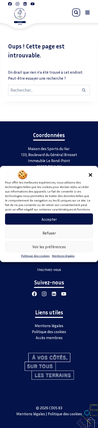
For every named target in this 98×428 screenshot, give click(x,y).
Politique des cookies (35, 256)
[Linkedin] (54, 294)
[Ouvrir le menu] (87, 12)
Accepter (49, 219)
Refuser (49, 232)
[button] (90, 174)
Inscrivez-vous (49, 269)
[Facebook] (34, 294)
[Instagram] (44, 294)
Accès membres (49, 337)
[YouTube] (64, 294)
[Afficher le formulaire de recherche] (76, 12)
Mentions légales (63, 256)
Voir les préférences (49, 246)
